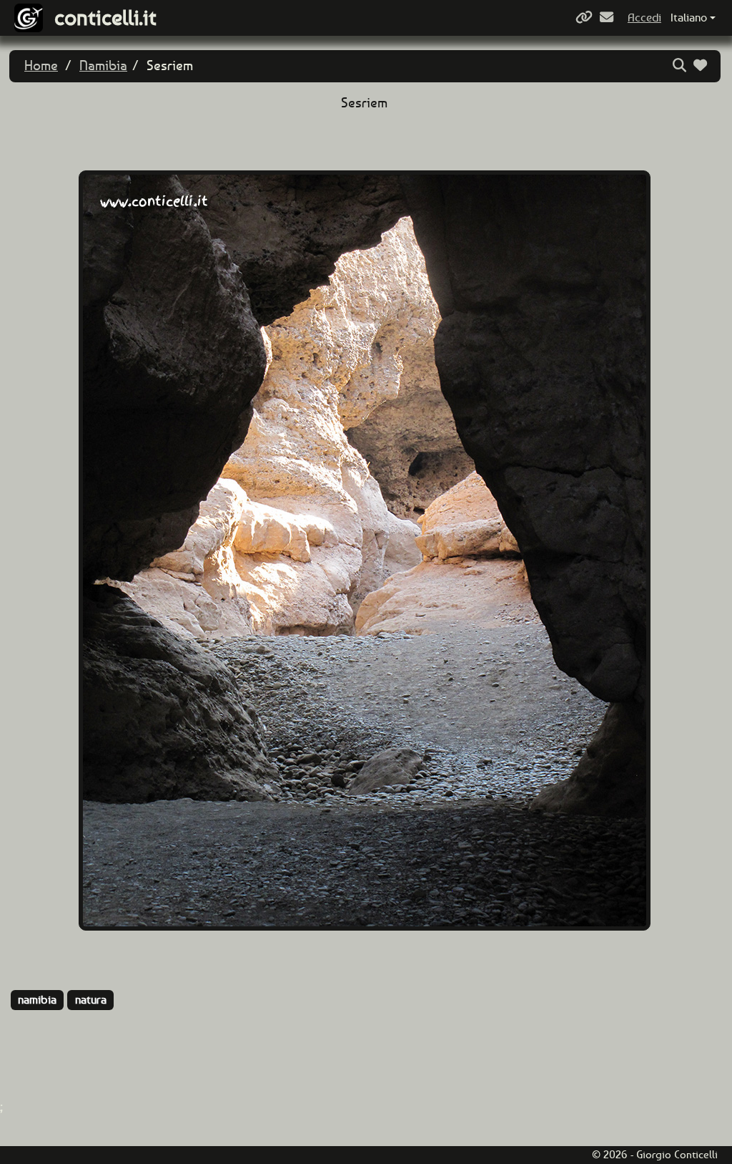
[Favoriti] (702, 65)
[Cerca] (681, 65)
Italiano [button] (689, 17)
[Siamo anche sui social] (585, 17)
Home (41, 65)
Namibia (103, 65)
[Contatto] (608, 17)
